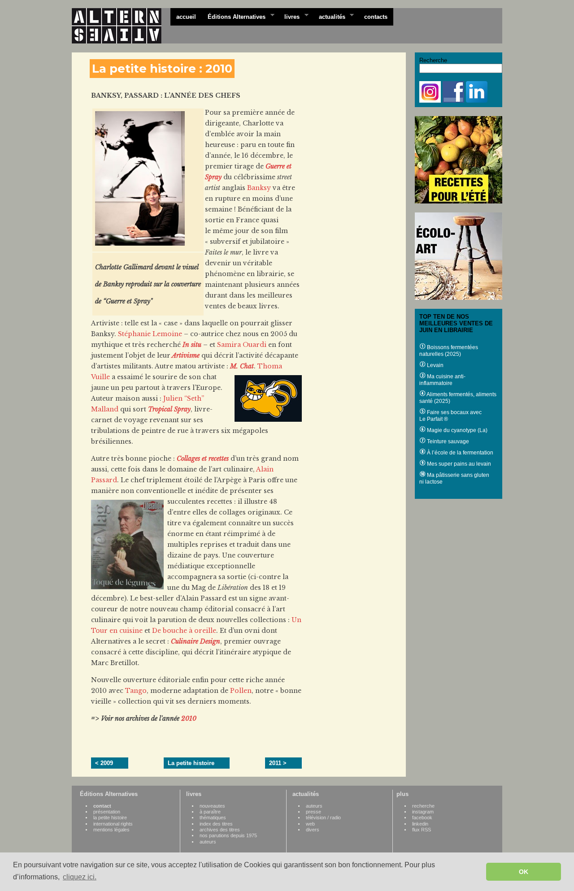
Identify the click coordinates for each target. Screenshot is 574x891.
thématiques (213, 817)
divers (312, 829)
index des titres (216, 823)
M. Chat (242, 366)
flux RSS (421, 829)
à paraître (210, 811)
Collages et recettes (203, 458)
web (310, 823)
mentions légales (111, 829)
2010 (188, 718)
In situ (192, 345)
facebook (422, 817)
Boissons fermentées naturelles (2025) (448, 350)
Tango (136, 691)
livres (289, 16)
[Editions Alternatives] (121, 26)
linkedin (420, 823)
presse (313, 811)
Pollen (241, 691)
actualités (329, 16)
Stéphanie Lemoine (150, 334)
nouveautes (212, 806)
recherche (423, 806)
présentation (106, 811)
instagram (423, 811)
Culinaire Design (195, 641)
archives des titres (220, 829)
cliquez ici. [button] (79, 877)
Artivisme (186, 355)
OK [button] (523, 871)
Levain (435, 365)
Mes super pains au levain (458, 464)
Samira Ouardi (241, 345)
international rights (113, 823)
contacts (375, 16)
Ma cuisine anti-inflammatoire (442, 379)
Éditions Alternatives (233, 16)
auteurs (208, 841)
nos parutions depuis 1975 (228, 835)
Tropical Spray (169, 409)
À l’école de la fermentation (459, 453)
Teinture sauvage (447, 441)
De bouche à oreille (184, 631)
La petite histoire (191, 763)
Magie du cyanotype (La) (456, 430)
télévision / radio (323, 817)
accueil (186, 16)
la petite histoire (110, 817)
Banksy (259, 188)
